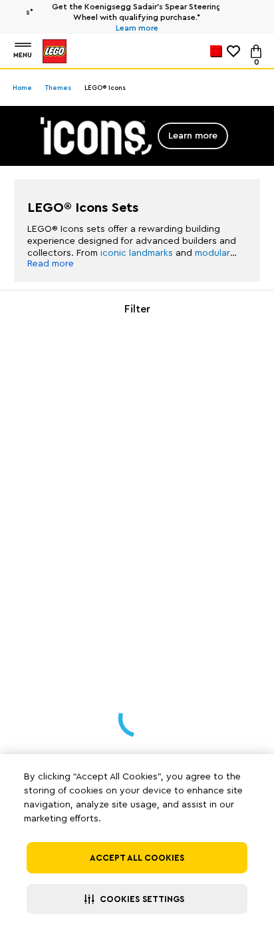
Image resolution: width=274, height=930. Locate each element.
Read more (50, 263)
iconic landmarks (136, 253)
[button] (137, 899)
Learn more (125, 28)
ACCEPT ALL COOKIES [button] (137, 857)
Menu (22, 55)
